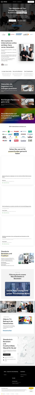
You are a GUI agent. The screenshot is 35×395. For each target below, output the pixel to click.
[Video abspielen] (17, 289)
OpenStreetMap (28, 363)
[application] (26, 350)
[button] (25, 350)
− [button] (18, 338)
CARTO (33, 363)
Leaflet (26, 363)
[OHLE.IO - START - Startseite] (4, 1)
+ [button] (18, 337)
